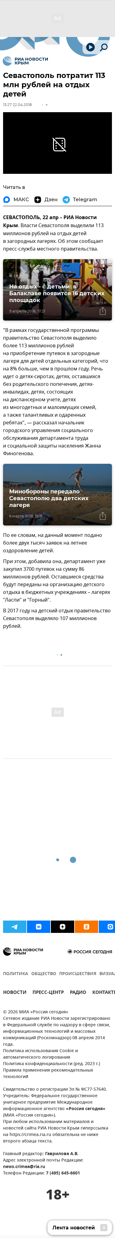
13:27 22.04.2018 (17, 104)
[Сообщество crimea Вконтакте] (38, 927)
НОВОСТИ (14, 993)
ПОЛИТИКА (15, 974)
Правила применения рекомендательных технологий (48, 1074)
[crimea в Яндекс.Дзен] (62, 927)
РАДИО (78, 993)
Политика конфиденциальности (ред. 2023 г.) (51, 1064)
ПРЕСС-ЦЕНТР (48, 993)
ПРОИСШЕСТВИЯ (77, 974)
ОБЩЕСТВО (43, 974)
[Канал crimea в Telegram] (14, 927)
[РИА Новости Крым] (25, 61)
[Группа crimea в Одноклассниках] (86, 927)
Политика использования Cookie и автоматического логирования (40, 1054)
